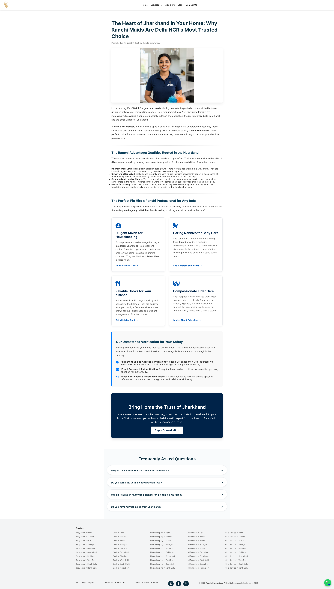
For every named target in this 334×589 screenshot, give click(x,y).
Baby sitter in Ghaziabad (86, 552)
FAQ (77, 582)
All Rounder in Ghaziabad (198, 556)
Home (145, 5)
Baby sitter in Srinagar (85, 544)
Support (91, 582)
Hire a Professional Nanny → (187, 265)
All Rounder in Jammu (197, 536)
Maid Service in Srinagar (235, 544)
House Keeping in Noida (160, 540)
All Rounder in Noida (196, 540)
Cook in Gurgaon (120, 548)
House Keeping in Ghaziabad (162, 556)
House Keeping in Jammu (161, 536)
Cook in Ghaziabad (121, 556)
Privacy (145, 582)
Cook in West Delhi (121, 560)
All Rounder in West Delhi (198, 560)
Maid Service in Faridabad (236, 552)
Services (155, 5)
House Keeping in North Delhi (162, 568)
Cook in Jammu (119, 536)
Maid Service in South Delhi (236, 564)
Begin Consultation (167, 430)
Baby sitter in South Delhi (86, 564)
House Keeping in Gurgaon (161, 548)
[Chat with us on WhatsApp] (327, 582)
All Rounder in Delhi (196, 533)
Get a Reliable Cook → (126, 320)
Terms (137, 582)
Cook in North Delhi (121, 568)
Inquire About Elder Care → (187, 320)
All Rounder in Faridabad (198, 552)
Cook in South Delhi (121, 564)
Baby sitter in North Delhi (86, 568)
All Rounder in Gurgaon (197, 548)
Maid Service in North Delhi (236, 568)
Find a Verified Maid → (126, 265)
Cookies (154, 582)
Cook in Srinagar (120, 544)
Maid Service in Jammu (235, 536)
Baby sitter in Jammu (85, 536)
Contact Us (191, 5)
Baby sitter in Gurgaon (85, 548)
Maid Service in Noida (234, 540)
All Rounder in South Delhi (198, 564)
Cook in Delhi (118, 533)
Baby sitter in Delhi (84, 533)
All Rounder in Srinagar (197, 544)
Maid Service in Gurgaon (235, 548)
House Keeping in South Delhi (162, 564)
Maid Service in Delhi (234, 533)
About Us (170, 5)
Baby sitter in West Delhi (86, 560)
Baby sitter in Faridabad (86, 556)
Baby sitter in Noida (84, 540)
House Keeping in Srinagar (161, 544)
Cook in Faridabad (121, 552)
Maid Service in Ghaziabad (236, 556)
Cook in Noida (119, 540)
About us (109, 582)
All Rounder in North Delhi (198, 568)
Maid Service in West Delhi (236, 560)
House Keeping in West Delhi (162, 560)
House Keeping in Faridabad (162, 552)
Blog (180, 5)
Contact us (120, 582)
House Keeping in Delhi (160, 533)
